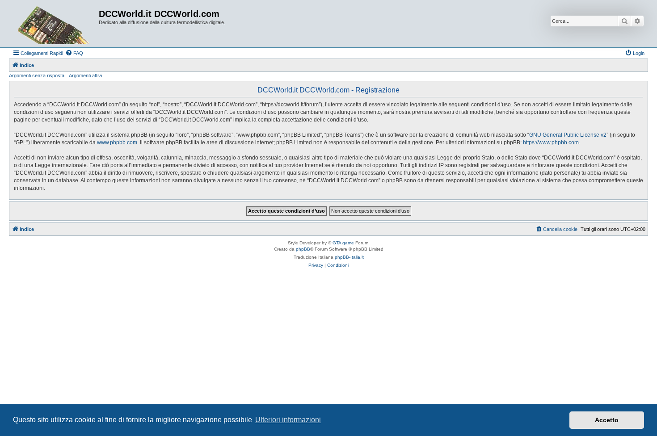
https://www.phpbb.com (551, 142)
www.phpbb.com (117, 142)
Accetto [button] (607, 419)
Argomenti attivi (85, 75)
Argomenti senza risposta (36, 75)
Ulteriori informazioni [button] (288, 419)
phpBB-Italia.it (349, 257)
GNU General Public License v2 (567, 135)
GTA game (343, 242)
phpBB (303, 249)
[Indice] (55, 23)
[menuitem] (74, 53)
